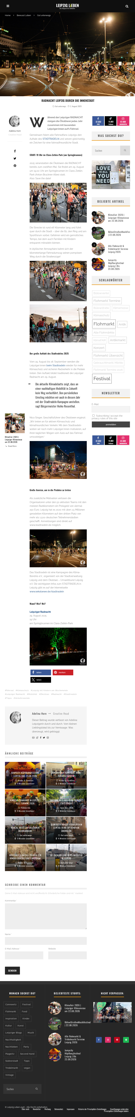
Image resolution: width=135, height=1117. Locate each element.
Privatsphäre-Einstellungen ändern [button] (116, 1111)
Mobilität (32, 694)
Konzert (99, 348)
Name (8, 934)
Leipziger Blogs (13, 1033)
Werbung (47, 1109)
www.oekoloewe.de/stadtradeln (47, 591)
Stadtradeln (71, 694)
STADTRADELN (51, 139)
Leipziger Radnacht (40, 612)
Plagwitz (9, 1054)
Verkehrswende (22, 698)
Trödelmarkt (11, 1068)
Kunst (21, 1026)
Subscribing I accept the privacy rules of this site (107, 417)
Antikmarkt (117, 340)
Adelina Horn (15, 131)
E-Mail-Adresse (12, 949)
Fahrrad (10, 690)
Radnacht (57, 694)
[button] (40, 672)
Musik (31, 1033)
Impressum (70, 1109)
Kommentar (11, 901)
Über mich (25, 1109)
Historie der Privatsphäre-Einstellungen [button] (92, 1109)
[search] (125, 150)
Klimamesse (120, 308)
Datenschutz (58, 1109)
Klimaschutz (23, 690)
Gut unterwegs (60, 106)
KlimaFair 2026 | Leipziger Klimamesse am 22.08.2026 (13, 439)
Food (24, 1011)
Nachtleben (11, 1047)
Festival (102, 378)
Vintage (9, 1075)
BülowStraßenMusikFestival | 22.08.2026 (121, 233)
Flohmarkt (104, 323)
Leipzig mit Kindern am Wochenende (50, 690)
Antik (122, 324)
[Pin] (14, 165)
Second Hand (27, 1054)
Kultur (8, 1026)
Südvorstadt (11, 1061)
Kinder (26, 1018)
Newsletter (37, 1109)
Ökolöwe (44, 694)
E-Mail (95, 404)
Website (52, 949)
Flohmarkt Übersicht (108, 355)
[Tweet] (14, 158)
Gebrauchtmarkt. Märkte (108, 362)
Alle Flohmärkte (104, 332)
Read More (12, 446)
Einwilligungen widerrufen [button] (119, 1109)
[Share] (14, 151)
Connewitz (11, 1004)
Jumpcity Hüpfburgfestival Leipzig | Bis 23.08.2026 (116, 264)
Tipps (9, 698)
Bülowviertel (101, 293)
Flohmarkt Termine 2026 (108, 369)
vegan (27, 1068)
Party (26, 1047)
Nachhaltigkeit (13, 1040)
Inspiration (11, 1018)
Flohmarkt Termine (107, 300)
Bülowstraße (101, 308)
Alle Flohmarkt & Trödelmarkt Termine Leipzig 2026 (118, 248)
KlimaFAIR (100, 340)
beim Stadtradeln (55, 365)
